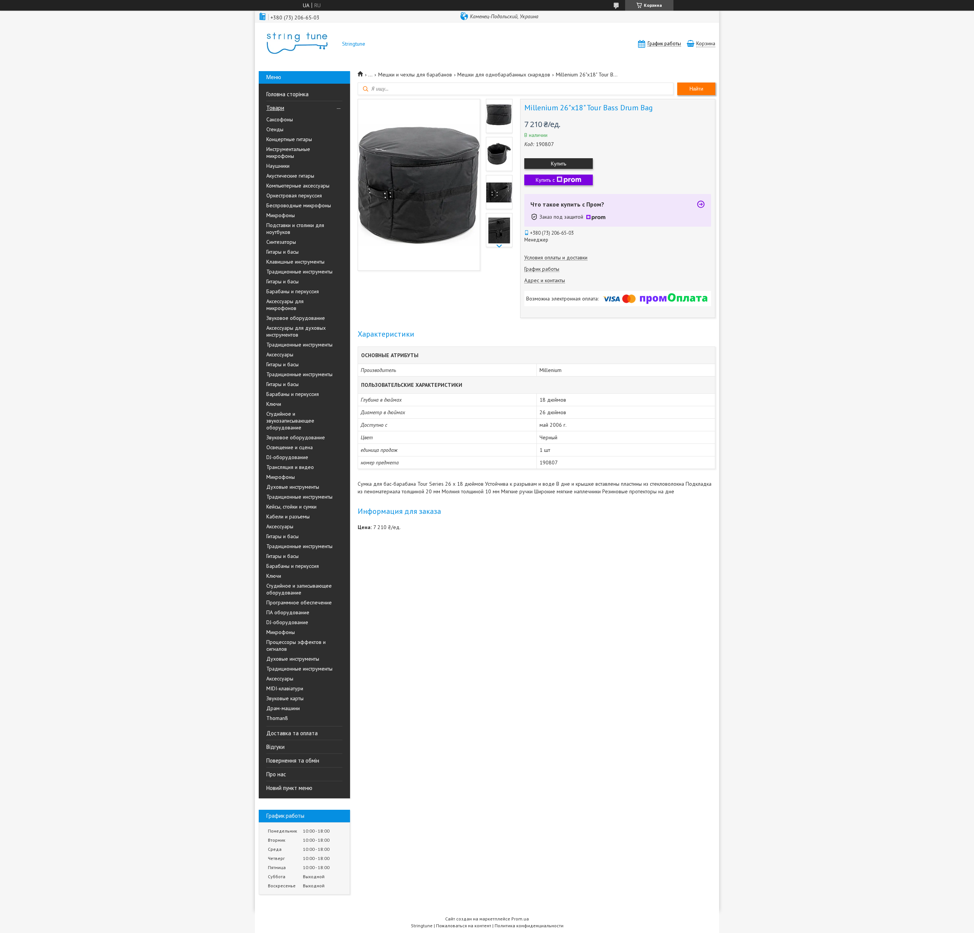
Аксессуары (279, 354)
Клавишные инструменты (295, 261)
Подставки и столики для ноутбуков (295, 228)
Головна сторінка (287, 94)
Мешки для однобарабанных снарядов (503, 74)
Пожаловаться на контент (463, 925)
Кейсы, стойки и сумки (291, 506)
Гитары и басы (282, 251)
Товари (275, 107)
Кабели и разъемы (288, 516)
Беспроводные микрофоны (298, 205)
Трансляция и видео (290, 467)
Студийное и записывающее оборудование (299, 589)
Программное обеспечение (299, 602)
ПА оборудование (287, 612)
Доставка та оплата (292, 733)
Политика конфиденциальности (529, 925)
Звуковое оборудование (295, 318)
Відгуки (275, 746)
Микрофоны (280, 215)
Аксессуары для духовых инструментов (296, 331)
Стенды (274, 129)
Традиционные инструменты (299, 271)
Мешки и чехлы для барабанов (415, 74)
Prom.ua (520, 919)
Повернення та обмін (292, 760)
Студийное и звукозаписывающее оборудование (290, 420)
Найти (696, 89)
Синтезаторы (281, 241)
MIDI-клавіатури (284, 688)
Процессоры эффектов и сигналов (296, 645)
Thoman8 (277, 718)
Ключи (273, 404)
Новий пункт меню (289, 788)
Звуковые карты (285, 698)
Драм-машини (283, 708)
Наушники (278, 165)
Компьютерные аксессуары (297, 185)
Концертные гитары (289, 139)
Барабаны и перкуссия (292, 291)
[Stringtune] (297, 44)
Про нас (276, 774)
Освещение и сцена (289, 447)
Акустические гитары (290, 175)
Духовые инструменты (292, 486)
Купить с (545, 179)
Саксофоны (279, 119)
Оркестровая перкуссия (294, 195)
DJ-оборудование (287, 457)
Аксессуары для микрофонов (285, 305)
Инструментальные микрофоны (288, 152)
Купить (558, 163)
